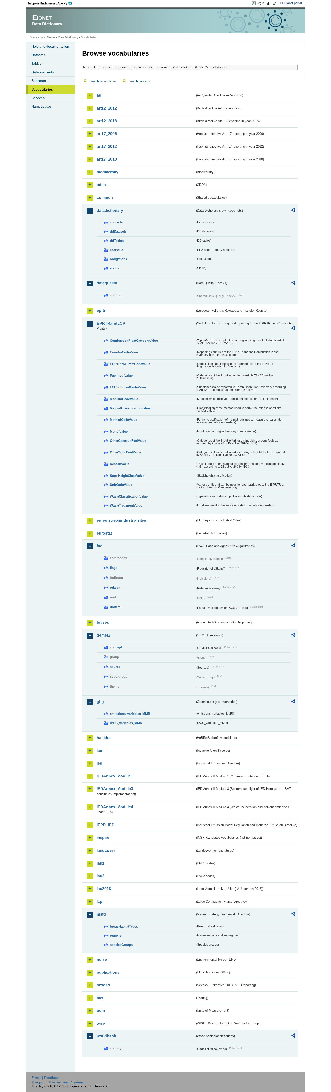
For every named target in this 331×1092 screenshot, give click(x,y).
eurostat (104, 533)
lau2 (100, 876)
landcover (106, 850)
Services (38, 98)
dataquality (107, 283)
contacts (116, 222)
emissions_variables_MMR (130, 714)
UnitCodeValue (121, 484)
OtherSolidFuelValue (125, 452)
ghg (100, 702)
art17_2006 (107, 134)
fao (99, 546)
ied (99, 763)
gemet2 (103, 635)
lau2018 (104, 889)
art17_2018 (107, 159)
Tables (36, 63)
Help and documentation (50, 46)
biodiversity (107, 172)
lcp (99, 901)
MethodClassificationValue (130, 408)
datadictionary (110, 210)
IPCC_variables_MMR (126, 723)
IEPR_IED (106, 825)
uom (101, 1010)
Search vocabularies (103, 81)
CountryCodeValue (124, 352)
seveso (103, 985)
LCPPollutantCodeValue (128, 387)
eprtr (101, 310)
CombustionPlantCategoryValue (134, 340)
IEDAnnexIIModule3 (115, 789)
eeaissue (116, 250)
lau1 (100, 863)
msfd (101, 914)
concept (116, 647)
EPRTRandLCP (111, 323)
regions (115, 935)
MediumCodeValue (124, 399)
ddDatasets (118, 231)
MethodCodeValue (123, 420)
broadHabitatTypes (124, 926)
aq (99, 95)
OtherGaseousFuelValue (128, 441)
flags (113, 568)
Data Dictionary (68, 37)
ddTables (117, 241)
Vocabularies (42, 89)
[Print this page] (269, 3)
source (115, 667)
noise (102, 959)
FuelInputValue (121, 375)
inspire (103, 838)
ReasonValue (119, 464)
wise (101, 1023)
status (114, 268)
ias (99, 751)
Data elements (43, 72)
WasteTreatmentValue (126, 505)
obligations (118, 259)
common (105, 198)
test (100, 998)
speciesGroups (121, 945)
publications (108, 972)
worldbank (106, 1036)
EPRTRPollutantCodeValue (130, 364)
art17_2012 (107, 147)
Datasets (38, 55)
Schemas (39, 81)
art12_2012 (107, 108)
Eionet (51, 37)
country (115, 1048)
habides (104, 738)
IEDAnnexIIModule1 (115, 776)
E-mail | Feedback (45, 1078)
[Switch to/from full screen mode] (275, 3)
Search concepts (139, 81)
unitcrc (115, 607)
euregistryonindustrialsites (121, 520)
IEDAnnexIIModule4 (115, 807)
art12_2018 (107, 121)
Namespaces (42, 106)
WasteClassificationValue (129, 496)
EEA (51, 3)
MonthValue (119, 431)
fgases (103, 622)
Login (260, 3)
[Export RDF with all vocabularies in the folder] (293, 211)
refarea (115, 587)
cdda (101, 185)
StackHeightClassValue (127, 476)
